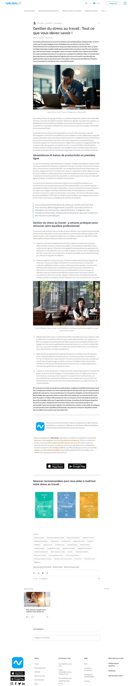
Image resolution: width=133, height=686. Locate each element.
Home (36, 664)
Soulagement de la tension (85, 548)
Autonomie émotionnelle (41, 551)
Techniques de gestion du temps (42, 559)
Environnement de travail (56, 555)
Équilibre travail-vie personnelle (63, 559)
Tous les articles (29, 11)
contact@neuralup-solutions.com (65, 673)
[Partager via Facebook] (34, 573)
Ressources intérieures (73, 537)
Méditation (37, 544)
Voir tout (106, 588)
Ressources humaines (40, 555)
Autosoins (90, 541)
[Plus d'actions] (99, 23)
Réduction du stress (78, 541)
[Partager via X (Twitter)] (38, 573)
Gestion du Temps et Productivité (42, 567)
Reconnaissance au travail (58, 551)
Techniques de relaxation (41, 541)
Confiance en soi (65, 541)
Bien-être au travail (90, 559)
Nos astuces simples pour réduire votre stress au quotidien (36, 611)
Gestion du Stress (57, 567)
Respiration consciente (82, 551)
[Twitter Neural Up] (19, 683)
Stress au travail (47, 544)
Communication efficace (72, 555)
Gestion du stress (39, 537)
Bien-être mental (84, 544)
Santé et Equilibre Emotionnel (48, 11)
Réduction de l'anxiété (69, 548)
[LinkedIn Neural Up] (23, 683)
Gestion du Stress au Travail (71, 567)
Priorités (70, 551)
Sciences (111, 671)
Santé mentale (54, 541)
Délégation (37, 562)
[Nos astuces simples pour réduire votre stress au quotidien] (37, 599)
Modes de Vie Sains (91, 11)
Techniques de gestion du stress (55, 537)
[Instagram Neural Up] (12, 683)
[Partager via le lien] (47, 573)
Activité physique (59, 544)
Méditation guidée (39, 548)
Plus (103, 11)
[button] (125, 3)
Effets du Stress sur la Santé (71, 11)
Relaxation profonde (88, 537)
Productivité (78, 559)
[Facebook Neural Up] (15, 683)
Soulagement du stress (53, 548)
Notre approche (40, 668)
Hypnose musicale (72, 544)
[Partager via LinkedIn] (43, 573)
